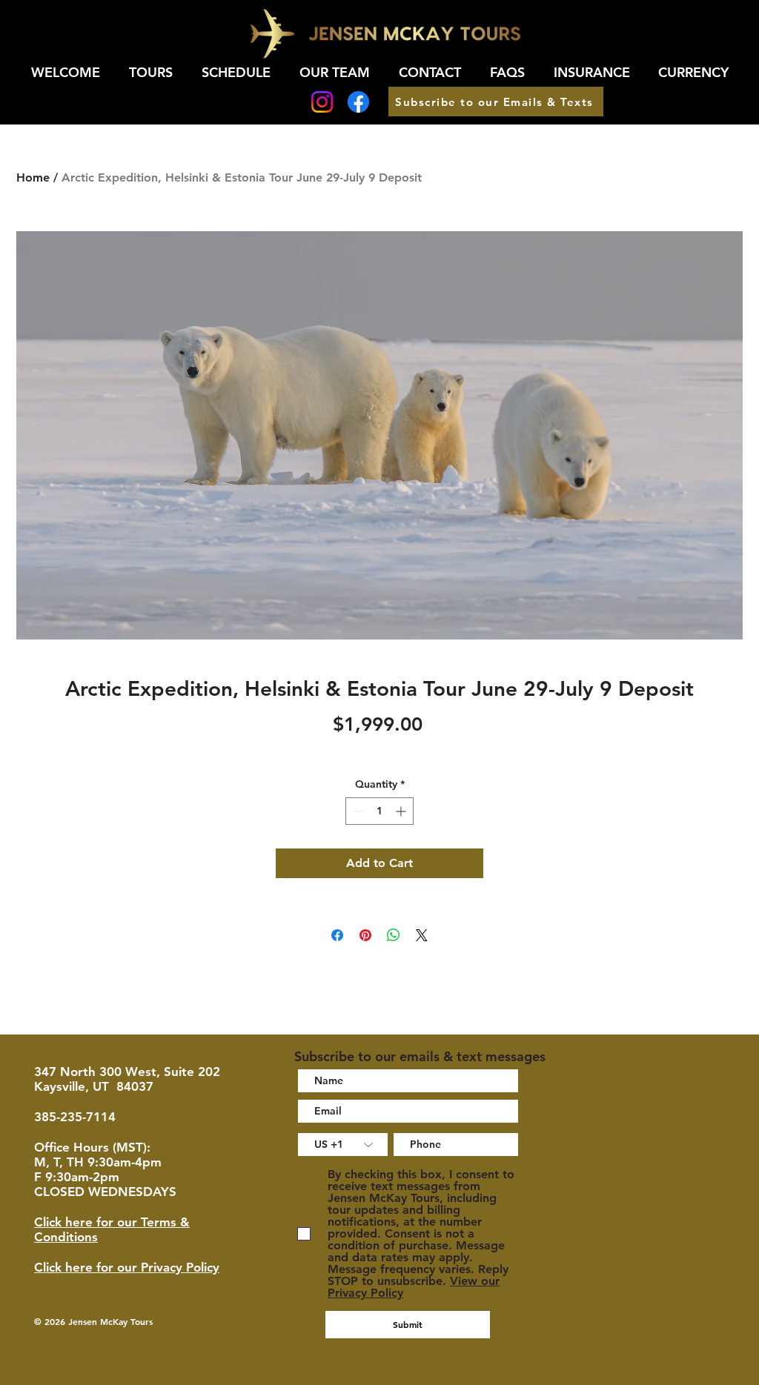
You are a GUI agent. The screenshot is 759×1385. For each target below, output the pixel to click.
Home (33, 177)
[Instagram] (322, 101)
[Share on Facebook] (337, 935)
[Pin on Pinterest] (365, 935)
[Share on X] (422, 935)
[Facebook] (358, 101)
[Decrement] (357, 811)
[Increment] (402, 811)
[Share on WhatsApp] (393, 935)
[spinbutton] (379, 811)
